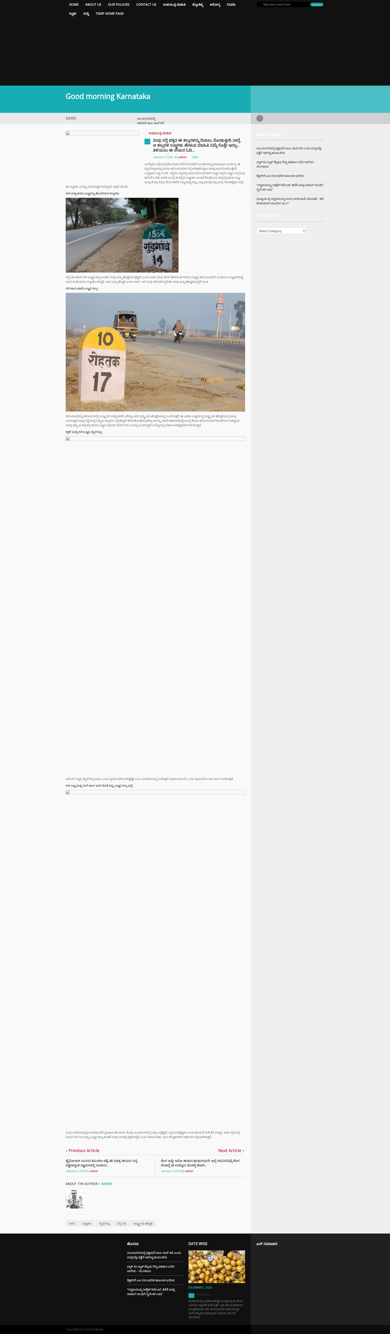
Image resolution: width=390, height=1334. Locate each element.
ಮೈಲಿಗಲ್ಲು (104, 1223)
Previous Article (82, 1150)
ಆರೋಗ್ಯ (215, 4)
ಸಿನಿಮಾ (231, 4)
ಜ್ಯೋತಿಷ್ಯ (197, 4)
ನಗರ (72, 1223)
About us (93, 4)
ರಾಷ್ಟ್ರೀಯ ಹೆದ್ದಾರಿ (143, 1223)
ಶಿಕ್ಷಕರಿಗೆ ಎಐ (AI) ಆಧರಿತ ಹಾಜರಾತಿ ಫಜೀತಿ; (280, 176)
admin (182, 157)
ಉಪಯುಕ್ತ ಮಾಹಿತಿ (174, 4)
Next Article (231, 1150)
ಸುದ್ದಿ (86, 13)
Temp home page (109, 13)
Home (74, 4)
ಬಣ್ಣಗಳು (87, 1223)
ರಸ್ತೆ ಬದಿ (121, 1223)
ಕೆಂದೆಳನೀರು (204, 1294)
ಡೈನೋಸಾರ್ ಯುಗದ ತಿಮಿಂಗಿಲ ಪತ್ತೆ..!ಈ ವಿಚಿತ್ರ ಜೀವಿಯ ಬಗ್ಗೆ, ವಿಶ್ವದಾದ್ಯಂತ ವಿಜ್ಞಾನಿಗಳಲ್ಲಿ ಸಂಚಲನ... (102, 1163)
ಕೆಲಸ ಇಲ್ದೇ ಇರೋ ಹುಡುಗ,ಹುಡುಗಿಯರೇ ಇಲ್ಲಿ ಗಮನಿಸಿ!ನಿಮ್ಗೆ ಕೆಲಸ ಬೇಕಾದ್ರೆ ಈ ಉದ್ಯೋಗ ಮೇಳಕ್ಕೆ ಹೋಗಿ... (200, 1163)
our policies (119, 4)
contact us (146, 4)
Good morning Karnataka (108, 96)
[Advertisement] (195, 51)
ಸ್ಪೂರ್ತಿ (73, 13)
